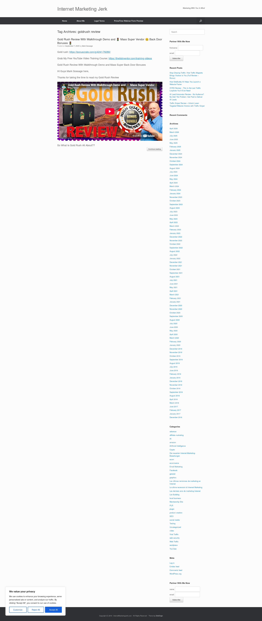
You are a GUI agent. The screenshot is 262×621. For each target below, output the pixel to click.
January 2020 (175, 345)
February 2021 (175, 298)
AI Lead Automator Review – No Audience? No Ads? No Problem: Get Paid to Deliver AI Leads (187, 97)
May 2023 (173, 218)
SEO (171, 516)
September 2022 (176, 247)
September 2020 (176, 316)
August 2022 (175, 251)
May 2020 (173, 330)
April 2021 (174, 291)
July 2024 (173, 171)
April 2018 (174, 399)
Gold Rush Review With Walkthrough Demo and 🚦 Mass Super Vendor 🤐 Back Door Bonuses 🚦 (109, 41)
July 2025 (173, 135)
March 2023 (174, 226)
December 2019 (176, 348)
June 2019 (174, 370)
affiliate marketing (177, 435)
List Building (174, 494)
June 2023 (174, 215)
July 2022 (173, 255)
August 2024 (175, 168)
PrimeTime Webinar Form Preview (128, 20)
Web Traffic (174, 541)
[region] (35, 601)
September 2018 (176, 392)
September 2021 (176, 273)
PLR (171, 505)
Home (64, 20)
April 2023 (174, 222)
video (172, 530)
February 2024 (175, 190)
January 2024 (175, 193)
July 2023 (173, 211)
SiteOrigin (159, 616)
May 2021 (173, 287)
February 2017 (175, 410)
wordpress (174, 545)
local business (175, 498)
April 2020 (174, 334)
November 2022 (176, 240)
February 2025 (175, 146)
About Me (81, 20)
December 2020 (176, 305)
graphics (173, 477)
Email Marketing (176, 466)
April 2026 (174, 128)
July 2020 (173, 323)
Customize (17, 609)
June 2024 (174, 175)
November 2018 (176, 385)
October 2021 (175, 269)
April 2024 (174, 182)
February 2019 (175, 374)
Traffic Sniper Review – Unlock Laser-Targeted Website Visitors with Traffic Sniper (187, 104)
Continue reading (154, 149)
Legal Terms (99, 20)
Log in (172, 563)
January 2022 (175, 258)
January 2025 (175, 150)
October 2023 (175, 200)
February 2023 (175, 229)
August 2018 (175, 395)
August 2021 (175, 276)
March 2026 (174, 132)
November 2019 (176, 352)
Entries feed (174, 566)
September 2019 (176, 359)
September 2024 (176, 164)
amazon (173, 442)
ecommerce (174, 463)
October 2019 (175, 356)
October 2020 (175, 312)
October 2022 (175, 244)
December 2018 (176, 381)
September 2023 (176, 204)
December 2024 (176, 153)
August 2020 (175, 320)
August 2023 (175, 208)
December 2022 (176, 236)
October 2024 (175, 161)
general (172, 473)
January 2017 (175, 413)
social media (175, 520)
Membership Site (176, 501)
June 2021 (174, 283)
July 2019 (173, 366)
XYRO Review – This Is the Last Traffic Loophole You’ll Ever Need (185, 89)
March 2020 (174, 338)
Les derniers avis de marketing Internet (185, 491)
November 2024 (176, 157)
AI (170, 438)
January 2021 (175, 301)
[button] (201, 20)
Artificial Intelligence (178, 446)
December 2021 (176, 262)
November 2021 (176, 265)
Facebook (173, 470)
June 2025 (174, 139)
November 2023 (176, 197)
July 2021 (173, 280)
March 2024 (174, 186)
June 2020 (174, 327)
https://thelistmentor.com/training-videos (130, 58)
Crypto (172, 449)
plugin (172, 509)
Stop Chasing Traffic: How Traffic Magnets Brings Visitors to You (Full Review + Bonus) (186, 75)
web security (175, 538)
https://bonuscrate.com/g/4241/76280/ (90, 52)
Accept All (53, 609)
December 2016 (176, 417)
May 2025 (173, 143)
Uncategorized (175, 527)
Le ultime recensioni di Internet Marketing (186, 487)
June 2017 (174, 406)
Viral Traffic (174, 534)
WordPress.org (175, 573)
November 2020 (176, 309)
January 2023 (175, 233)
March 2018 (174, 403)
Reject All (36, 609)
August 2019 (175, 363)
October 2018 (175, 388)
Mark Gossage (87, 46)
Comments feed (176, 570)
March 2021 (174, 294)
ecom (172, 459)
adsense (173, 431)
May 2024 (173, 179)
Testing (172, 523)
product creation (176, 512)
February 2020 (175, 341)
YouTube (173, 548)
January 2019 (175, 377)
